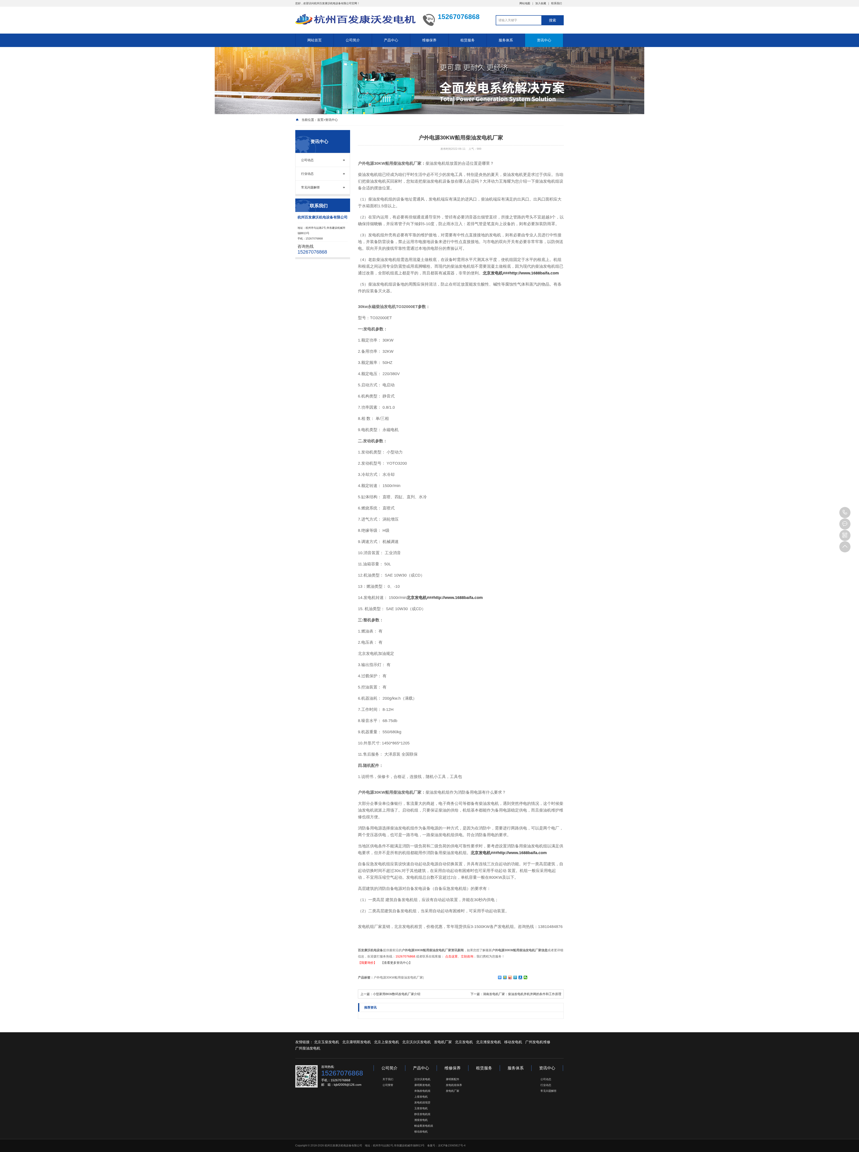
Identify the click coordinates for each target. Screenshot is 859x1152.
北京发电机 (464, 1042)
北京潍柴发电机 (488, 1042)
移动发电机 (513, 1042)
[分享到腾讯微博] (515, 977)
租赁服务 (467, 40)
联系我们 (556, 3)
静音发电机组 (422, 1114)
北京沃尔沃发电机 (416, 1042)
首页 (320, 120)
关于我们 (388, 1079)
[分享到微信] (525, 977)
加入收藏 (540, 3)
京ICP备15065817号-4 (452, 1145)
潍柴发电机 (421, 1120)
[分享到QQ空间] (505, 977)
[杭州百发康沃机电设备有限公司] (355, 19)
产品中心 (391, 40)
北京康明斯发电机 (356, 1042)
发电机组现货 (422, 1102)
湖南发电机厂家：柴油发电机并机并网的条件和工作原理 (522, 994)
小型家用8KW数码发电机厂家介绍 (396, 994)
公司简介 (353, 40)
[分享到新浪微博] (510, 977)
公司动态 (307, 160)
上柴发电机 (421, 1096)
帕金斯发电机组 (423, 1125)
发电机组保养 (454, 1085)
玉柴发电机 (421, 1108)
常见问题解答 (310, 187)
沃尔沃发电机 (422, 1079)
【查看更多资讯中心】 (396, 962)
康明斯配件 (452, 1079)
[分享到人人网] (520, 977)
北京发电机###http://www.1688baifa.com (521, 273)
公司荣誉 (388, 1085)
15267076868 (844, 512)
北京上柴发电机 (386, 1042)
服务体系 (506, 40)
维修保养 (429, 40)
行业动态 (307, 173)
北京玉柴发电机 (326, 1042)
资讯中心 (544, 40)
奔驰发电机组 (422, 1090)
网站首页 (314, 40)
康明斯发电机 (422, 1085)
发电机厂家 (443, 1042)
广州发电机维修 (537, 1042)
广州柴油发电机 (307, 1048)
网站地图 (524, 3)
